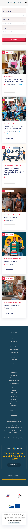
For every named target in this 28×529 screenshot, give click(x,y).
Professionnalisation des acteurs (13, 165)
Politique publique (14, 383)
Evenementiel (17, 214)
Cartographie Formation (13, 400)
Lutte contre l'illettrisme (14, 404)
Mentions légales (14, 380)
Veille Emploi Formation (14, 396)
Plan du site (14, 372)
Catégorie (5, 28)
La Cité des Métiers (14, 387)
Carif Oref (14, 344)
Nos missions (13, 346)
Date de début (6, 11)
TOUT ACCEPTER (14, 522)
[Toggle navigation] (22, 3)
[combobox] (14, 32)
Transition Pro (14, 349)
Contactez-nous (14, 355)
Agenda (14, 338)
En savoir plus (9, 91)
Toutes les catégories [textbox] (9, 31)
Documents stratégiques (14, 363)
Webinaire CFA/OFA (12, 218)
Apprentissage (8, 76)
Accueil (14, 336)
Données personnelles (14, 391)
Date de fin (5, 19)
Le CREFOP (14, 375)
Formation (16, 123)
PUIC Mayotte (14, 352)
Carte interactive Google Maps (14, 438)
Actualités (14, 341)
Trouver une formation (14, 358)
